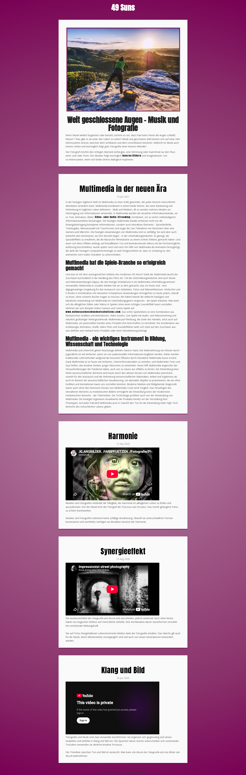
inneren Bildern (131, 155)
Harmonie (123, 435)
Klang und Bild (123, 670)
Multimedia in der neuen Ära (123, 188)
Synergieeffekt (123, 551)
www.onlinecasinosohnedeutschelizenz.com (93, 312)
